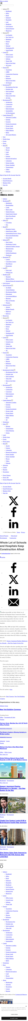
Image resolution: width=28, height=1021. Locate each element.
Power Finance (7, 475)
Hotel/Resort (9, 264)
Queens (8, 41)
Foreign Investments (11, 124)
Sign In (2, 175)
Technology (6, 422)
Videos (7, 169)
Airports (8, 307)
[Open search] (1, 188)
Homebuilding (9, 205)
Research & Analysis (11, 158)
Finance (5, 67)
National (8, 46)
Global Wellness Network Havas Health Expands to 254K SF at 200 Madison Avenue (13, 759)
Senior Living (9, 218)
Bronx (7, 43)
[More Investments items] (10, 85)
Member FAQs (7, 183)
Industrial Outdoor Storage (13, 246)
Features (8, 156)
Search (17, 190)
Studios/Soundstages (11, 253)
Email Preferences (7, 180)
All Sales (8, 98)
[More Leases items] (7, 52)
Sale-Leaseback (10, 91)
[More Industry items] (8, 9)
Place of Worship (10, 300)
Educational (9, 294)
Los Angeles (9, 35)
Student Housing (10, 211)
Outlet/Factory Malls (11, 231)
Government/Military (11, 296)
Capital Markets (7, 115)
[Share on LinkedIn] (13, 596)
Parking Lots (9, 272)
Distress (8, 76)
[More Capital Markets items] (12, 115)
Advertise (5, 465)
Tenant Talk (9, 61)
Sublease (8, 59)
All (6, 350)
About (4, 980)
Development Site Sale (12, 87)
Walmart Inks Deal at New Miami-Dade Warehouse (11, 748)
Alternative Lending (11, 117)
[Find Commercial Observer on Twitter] (13, 506)
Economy (8, 121)
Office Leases (9, 54)
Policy (7, 154)
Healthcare (8, 24)
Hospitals (8, 276)
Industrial (8, 17)
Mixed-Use (9, 30)
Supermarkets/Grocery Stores (13, 233)
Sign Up (6, 175)
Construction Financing (12, 74)
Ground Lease (9, 56)
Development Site (10, 921)
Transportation (9, 167)
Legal (7, 152)
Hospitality (8, 20)
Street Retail (9, 237)
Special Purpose (10, 28)
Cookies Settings (14, 1014)
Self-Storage (9, 251)
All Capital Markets (11, 134)
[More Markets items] (8, 33)
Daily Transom (10, 696)
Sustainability (9, 111)
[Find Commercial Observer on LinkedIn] (13, 529)
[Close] (26, 1006)
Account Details (7, 178)
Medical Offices (10, 279)
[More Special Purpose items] (12, 285)
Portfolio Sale (9, 89)
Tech (4, 137)
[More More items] (6, 145)
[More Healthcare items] (9, 274)
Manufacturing (9, 248)
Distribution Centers (11, 244)
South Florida (9, 50)
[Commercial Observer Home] (6, 5)
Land (7, 22)
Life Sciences (9, 26)
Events (4, 141)
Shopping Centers (10, 229)
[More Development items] (11, 100)
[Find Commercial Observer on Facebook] (13, 517)
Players (8, 150)
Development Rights (11, 292)
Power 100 (5, 477)
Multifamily (9, 203)
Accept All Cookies (14, 1018)
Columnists (9, 160)
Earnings (8, 119)
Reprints (5, 469)
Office (7, 13)
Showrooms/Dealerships (12, 235)
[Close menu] (1, 193)
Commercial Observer (21, 994)
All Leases (8, 65)
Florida (2, 743)
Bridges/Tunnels (10, 309)
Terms (18, 532)
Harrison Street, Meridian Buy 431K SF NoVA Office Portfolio (13, 724)
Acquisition (9, 69)
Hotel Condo (9, 209)
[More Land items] (6, 268)
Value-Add (8, 93)
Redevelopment (10, 108)
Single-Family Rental (11, 214)
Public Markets (10, 130)
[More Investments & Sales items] (14, 370)
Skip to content (4, 1)
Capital (5, 943)
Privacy (23, 532)
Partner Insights (10, 163)
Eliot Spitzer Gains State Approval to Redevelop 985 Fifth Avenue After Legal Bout (13, 854)
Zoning (7, 433)
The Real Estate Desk (5, 553)
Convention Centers (11, 261)
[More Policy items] (7, 424)
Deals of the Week (10, 63)
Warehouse (8, 255)
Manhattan (8, 39)
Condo (7, 207)
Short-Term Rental (10, 216)
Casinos (8, 259)
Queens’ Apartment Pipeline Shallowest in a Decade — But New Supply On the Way (12, 788)
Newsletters (6, 472)
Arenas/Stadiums (10, 290)
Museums (8, 298)
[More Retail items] (7, 227)
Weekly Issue (6, 139)
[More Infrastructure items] (11, 305)
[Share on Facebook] (13, 573)
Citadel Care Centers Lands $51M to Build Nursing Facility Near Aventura (13, 821)
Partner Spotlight (10, 165)
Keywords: (3, 696)
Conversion (9, 106)
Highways (8, 311)
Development (6, 100)
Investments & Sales (8, 370)
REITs (7, 132)
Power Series (6, 441)
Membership (9, 982)
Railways (8, 313)
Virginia (2, 719)
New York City (10, 37)
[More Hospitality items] (9, 257)
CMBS (7, 72)
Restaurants (9, 266)
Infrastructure (6, 305)
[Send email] (13, 607)
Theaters (8, 303)
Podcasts (8, 171)
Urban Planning (10, 430)
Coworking (9, 222)
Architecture (9, 102)
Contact (5, 467)
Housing (8, 426)
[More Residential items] (9, 201)
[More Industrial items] (9, 240)
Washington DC (10, 48)
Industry (5, 199)
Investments (6, 85)
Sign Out (18, 175)
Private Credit (9, 126)
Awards (8, 147)
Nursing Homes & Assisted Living (15, 281)
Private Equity (9, 128)
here (11, 689)
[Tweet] (13, 584)
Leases (4, 52)
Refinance (8, 78)
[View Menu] (1, 3)
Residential (9, 11)
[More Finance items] (8, 67)
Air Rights (8, 287)
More (4, 145)
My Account (12, 175)
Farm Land (8, 270)
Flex (7, 224)
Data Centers (9, 242)
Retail (7, 15)
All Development (10, 113)
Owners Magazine (7, 479)
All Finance (9, 82)
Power (4, 143)
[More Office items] (7, 220)
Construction (9, 104)
